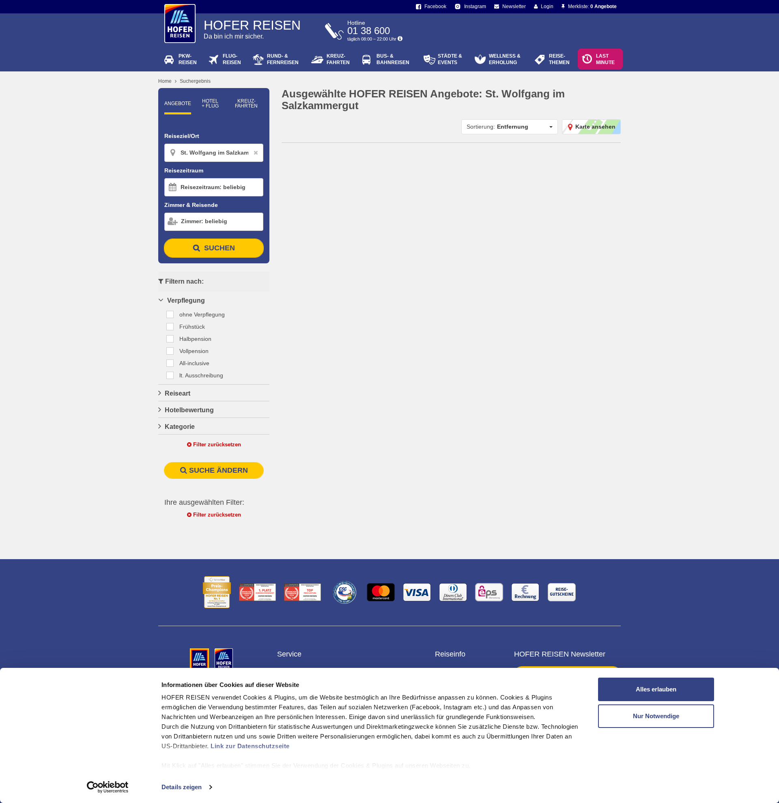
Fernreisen (283, 59)
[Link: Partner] (200, 659)
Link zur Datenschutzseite (250, 746)
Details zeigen (181, 787)
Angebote (177, 103)
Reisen (188, 59)
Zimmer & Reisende (191, 205)
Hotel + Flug (210, 103)
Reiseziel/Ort (181, 136)
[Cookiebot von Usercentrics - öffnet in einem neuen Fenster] (107, 787)
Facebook (434, 6)
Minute (605, 59)
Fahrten (338, 59)
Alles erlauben (656, 689)
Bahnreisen (393, 59)
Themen (559, 59)
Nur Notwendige (656, 716)
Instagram (474, 6)
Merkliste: (592, 6)
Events (450, 59)
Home (165, 81)
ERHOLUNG (505, 59)
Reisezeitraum (183, 170)
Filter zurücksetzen (216, 444)
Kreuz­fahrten (246, 103)
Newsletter (513, 6)
